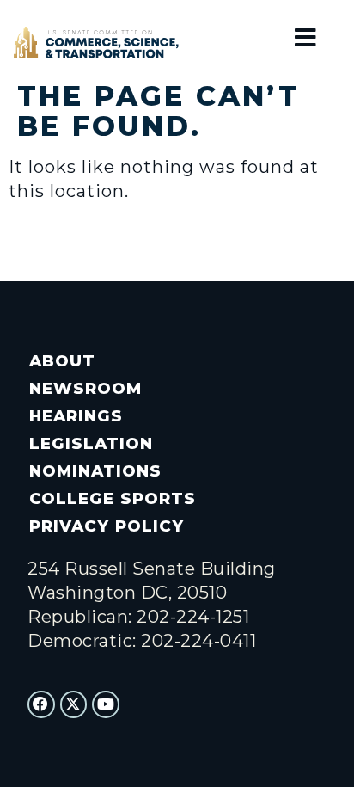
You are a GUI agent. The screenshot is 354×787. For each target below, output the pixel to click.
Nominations (95, 471)
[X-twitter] (74, 704)
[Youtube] (105, 704)
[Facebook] (41, 704)
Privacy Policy (106, 526)
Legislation (91, 443)
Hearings (76, 416)
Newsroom (85, 388)
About (62, 361)
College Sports (112, 498)
